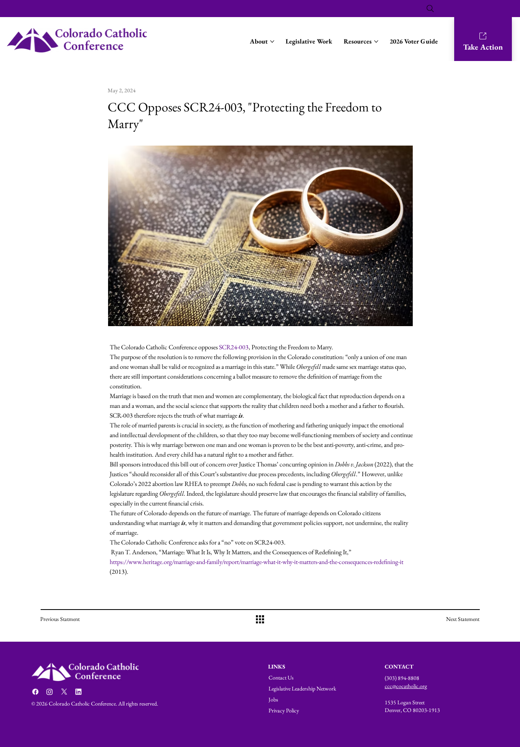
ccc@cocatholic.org (406, 686)
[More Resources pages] (376, 41)
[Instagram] (50, 692)
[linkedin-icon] (78, 692)
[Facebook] (35, 692)
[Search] (430, 8)
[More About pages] (272, 41)
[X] (64, 692)
